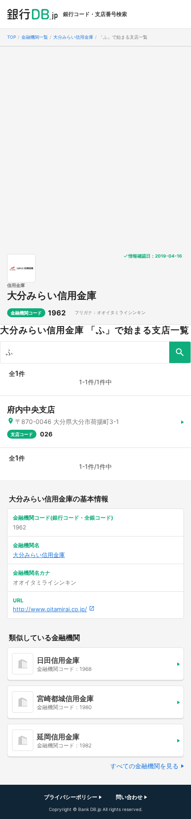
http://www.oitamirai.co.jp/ (50, 609)
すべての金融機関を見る (144, 766)
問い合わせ (129, 797)
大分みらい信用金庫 (51, 295)
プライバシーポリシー (70, 797)
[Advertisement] (95, 146)
